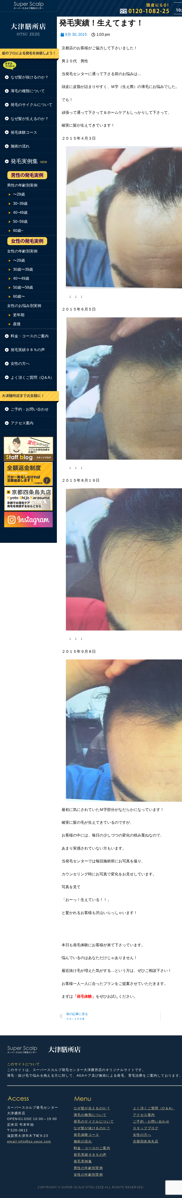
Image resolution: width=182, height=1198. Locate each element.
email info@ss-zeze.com (29, 1141)
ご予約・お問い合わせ (151, 1121)
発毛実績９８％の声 (90, 1155)
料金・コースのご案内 (92, 1148)
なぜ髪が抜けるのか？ (92, 1128)
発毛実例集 (83, 1161)
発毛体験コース (86, 1135)
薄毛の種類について (90, 1115)
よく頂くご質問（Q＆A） (154, 1108)
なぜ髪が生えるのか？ (92, 1108)
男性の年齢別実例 (88, 1168)
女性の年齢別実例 (88, 1174)
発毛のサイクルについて (94, 1121)
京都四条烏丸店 (146, 1141)
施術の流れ (83, 1141)
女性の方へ (142, 1135)
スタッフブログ (146, 1128)
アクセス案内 (144, 1115)
